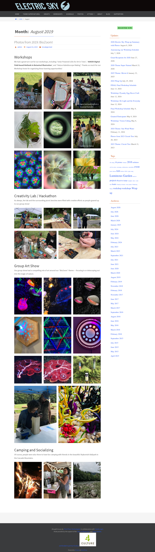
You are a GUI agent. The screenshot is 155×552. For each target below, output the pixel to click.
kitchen (122, 171)
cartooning (119, 167)
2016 (129, 162)
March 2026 (115, 220)
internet (114, 171)
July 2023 (114, 246)
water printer (129, 184)
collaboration (125, 167)
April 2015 (115, 356)
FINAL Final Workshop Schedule (123, 85)
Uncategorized (47, 47)
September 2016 (117, 312)
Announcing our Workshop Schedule (125, 49)
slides (134, 181)
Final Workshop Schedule (120, 108)
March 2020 (115, 273)
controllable (131, 167)
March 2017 (115, 308)
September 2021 (117, 255)
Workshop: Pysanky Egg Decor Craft (125, 93)
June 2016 (115, 321)
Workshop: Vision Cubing (121, 120)
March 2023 (115, 251)
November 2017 (117, 294)
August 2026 (115, 207)
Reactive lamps (122, 180)
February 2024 (116, 242)
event (137, 166)
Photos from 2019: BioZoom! (33, 42)
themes (123, 184)
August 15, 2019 (32, 47)
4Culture (125, 162)
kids (118, 170)
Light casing (130, 171)
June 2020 (115, 268)
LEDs (125, 171)
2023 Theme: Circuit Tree (121, 144)
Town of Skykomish (83, 531)
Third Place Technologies (72, 529)
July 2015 (114, 342)
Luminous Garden (121, 175)
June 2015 (115, 347)
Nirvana (77, 550)
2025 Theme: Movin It (119, 73)
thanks (114, 184)
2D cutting (112, 162)
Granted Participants (118, 116)
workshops (126, 188)
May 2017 (114, 303)
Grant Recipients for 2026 (121, 57)
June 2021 (115, 264)
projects (113, 180)
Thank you (119, 184)
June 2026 (115, 216)
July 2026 (114, 211)
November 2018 (117, 286)
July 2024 (114, 229)
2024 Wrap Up (116, 81)
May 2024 (114, 238)
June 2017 (115, 299)
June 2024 (115, 233)
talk (110, 184)
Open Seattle (97, 531)
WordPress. (84, 550)
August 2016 (115, 316)
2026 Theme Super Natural (121, 65)
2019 (20, 19)
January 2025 (116, 225)
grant (111, 171)
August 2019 (115, 277)
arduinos (136, 162)
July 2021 (114, 259)
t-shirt (137, 181)
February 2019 (116, 281)
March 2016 (115, 329)
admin (20, 47)
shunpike (130, 181)
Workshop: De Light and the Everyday (125, 101)
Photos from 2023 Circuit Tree (122, 136)
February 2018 (116, 290)
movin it (134, 176)
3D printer (118, 162)
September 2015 (117, 338)
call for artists (113, 167)
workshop (117, 188)
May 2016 (114, 325)
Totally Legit (99, 529)
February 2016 (116, 334)
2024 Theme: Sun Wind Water (122, 128)
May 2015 (114, 351)
